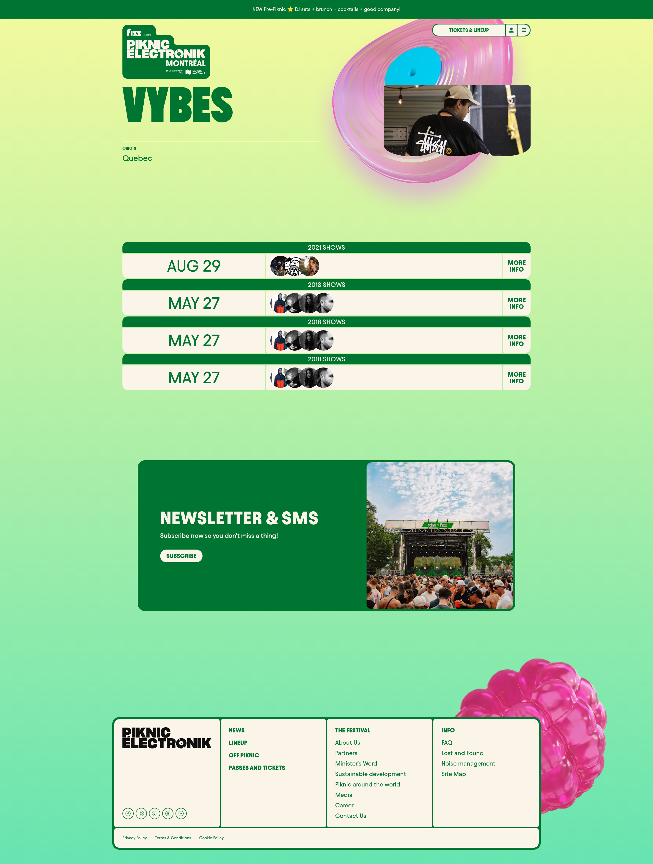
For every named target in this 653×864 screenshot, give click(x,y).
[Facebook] (128, 813)
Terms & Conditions (173, 838)
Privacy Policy (134, 838)
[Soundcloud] (181, 813)
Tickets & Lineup (469, 30)
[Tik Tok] (154, 813)
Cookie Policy (211, 838)
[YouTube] (167, 813)
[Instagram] (141, 813)
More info (517, 266)
